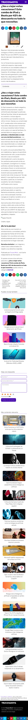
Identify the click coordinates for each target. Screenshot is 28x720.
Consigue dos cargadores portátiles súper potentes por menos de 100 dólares (6, 283)
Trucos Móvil (14, 252)
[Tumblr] (21, 28)
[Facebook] (2, 28)
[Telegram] (24, 718)
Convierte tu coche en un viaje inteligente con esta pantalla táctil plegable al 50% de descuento (20, 283)
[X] (10, 28)
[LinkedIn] (25, 28)
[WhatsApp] (17, 28)
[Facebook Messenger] (6, 28)
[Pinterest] (14, 28)
